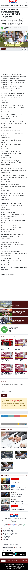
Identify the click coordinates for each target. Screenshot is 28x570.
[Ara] (26, 2)
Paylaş (4, 49)
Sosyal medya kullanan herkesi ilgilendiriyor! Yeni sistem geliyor (17, 495)
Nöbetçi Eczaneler (13, 9)
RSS (4, 561)
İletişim (9, 550)
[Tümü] (26, 475)
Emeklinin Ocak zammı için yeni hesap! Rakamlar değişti (17, 502)
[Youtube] (16, 525)
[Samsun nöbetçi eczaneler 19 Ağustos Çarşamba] (21, 342)
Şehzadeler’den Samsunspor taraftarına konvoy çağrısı (17, 509)
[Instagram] (11, 525)
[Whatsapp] (24, 525)
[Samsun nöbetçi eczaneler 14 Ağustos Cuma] (21, 367)
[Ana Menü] (1, 1)
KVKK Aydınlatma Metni (8, 547)
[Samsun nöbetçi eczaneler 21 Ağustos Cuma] (7, 342)
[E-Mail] (10, 331)
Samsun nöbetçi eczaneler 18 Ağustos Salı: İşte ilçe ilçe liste (6, 361)
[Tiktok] (19, 525)
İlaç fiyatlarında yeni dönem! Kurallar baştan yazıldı (18, 488)
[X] (6, 525)
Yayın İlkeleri (18, 547)
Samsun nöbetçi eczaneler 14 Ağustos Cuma (20, 373)
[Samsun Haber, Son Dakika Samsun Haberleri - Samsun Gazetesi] (13, 2)
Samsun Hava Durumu (8, 530)
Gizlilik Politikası (15, 546)
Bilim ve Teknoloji (14, 544)
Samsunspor (14, 5)
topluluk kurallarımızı (14, 400)
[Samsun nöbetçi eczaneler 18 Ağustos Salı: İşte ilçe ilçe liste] (7, 355)
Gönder (4, 395)
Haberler (3, 9)
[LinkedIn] (14, 525)
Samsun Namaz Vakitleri (8, 531)
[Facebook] (4, 525)
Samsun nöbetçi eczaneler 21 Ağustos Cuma (6, 348)
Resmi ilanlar (5, 544)
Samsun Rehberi (23, 543)
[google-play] (20, 554)
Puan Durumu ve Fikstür (8, 534)
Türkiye (13, 492)
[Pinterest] (9, 525)
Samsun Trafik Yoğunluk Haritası (10, 533)
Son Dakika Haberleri (8, 537)
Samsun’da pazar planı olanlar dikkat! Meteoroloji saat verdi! (19, 482)
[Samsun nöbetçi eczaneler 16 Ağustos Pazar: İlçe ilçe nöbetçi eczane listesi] (7, 367)
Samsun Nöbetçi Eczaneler (9, 528)
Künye (3, 550)
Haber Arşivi (5, 539)
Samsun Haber (5, 5)
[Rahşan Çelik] (4, 329)
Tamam (19, 568)
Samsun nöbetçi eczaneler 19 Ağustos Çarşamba (20, 348)
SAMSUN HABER (6, 268)
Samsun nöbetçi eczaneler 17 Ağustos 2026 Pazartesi (20, 361)
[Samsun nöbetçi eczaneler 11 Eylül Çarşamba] (14, 39)
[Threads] (21, 525)
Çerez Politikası (5, 546)
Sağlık (12, 485)
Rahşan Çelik (12, 328)
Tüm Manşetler (6, 536)
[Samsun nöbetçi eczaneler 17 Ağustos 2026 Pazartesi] (21, 355)
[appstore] (8, 554)
